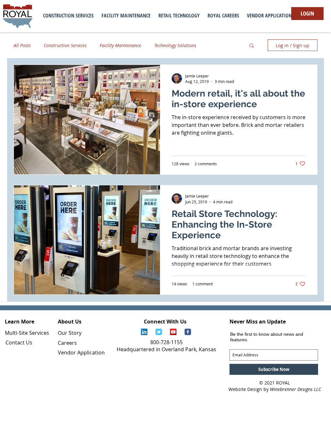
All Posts (22, 45)
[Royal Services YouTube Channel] (173, 332)
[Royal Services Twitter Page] (158, 332)
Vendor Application (81, 352)
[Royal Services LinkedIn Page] (144, 332)
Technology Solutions (175, 45)
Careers (67, 342)
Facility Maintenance (120, 45)
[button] (252, 46)
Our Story (69, 332)
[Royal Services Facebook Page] (188, 332)
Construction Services (65, 45)
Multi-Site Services (27, 332)
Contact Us (18, 342)
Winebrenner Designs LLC (295, 389)
